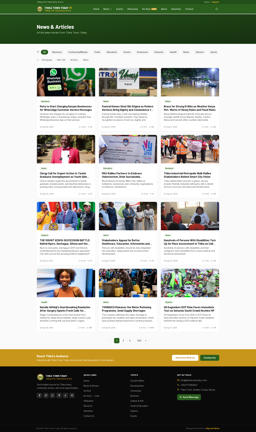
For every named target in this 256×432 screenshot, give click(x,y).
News (106, 9)
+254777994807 (188, 385)
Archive (87, 390)
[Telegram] (59, 395)
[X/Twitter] (46, 395)
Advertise (176, 9)
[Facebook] (39, 395)
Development (137, 385)
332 (139, 340)
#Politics (74, 60)
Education (112, 52)
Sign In (207, 2)
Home (96, 9)
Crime (97, 52)
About (164, 9)
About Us (88, 406)
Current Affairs (137, 380)
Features (158, 52)
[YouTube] (72, 395)
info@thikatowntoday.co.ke (193, 380)
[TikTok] (65, 395)
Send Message (191, 397)
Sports (213, 52)
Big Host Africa (212, 428)
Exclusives (142, 52)
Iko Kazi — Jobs (91, 396)
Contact (189, 9)
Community (135, 390)
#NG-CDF (61, 60)
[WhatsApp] (52, 395)
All (44, 52)
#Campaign (47, 60)
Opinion (200, 52)
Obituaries (132, 9)
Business (57, 52)
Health (173, 52)
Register (215, 2)
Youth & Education (139, 406)
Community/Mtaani (78, 52)
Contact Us (210, 357)
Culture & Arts (137, 401)
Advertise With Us (185, 357)
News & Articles (91, 385)
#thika (85, 60)
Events (119, 9)
